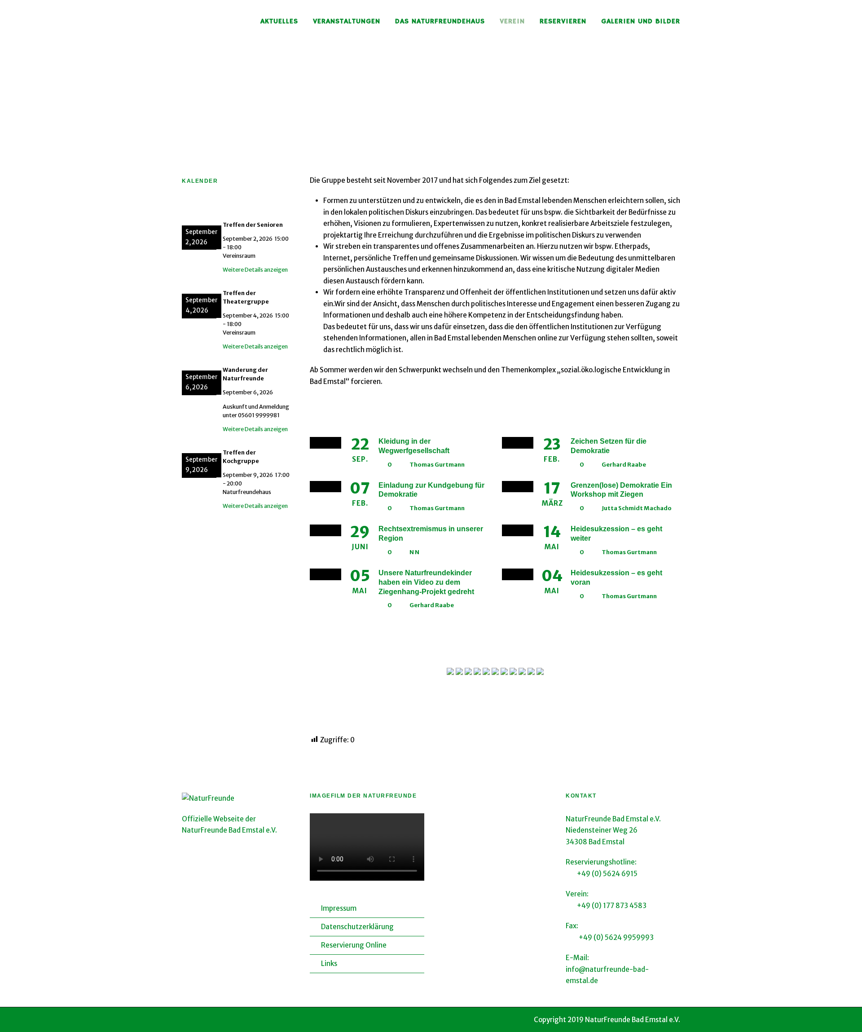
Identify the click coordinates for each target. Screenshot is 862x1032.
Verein (512, 21)
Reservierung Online (354, 945)
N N (414, 552)
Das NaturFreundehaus (440, 21)
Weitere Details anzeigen (255, 269)
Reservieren (563, 21)
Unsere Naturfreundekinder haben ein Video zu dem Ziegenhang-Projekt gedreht (426, 582)
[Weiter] (284, 206)
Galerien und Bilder (640, 21)
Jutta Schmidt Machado (637, 508)
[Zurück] (193, 206)
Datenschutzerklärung (357, 926)
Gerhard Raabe (624, 464)
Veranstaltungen (346, 21)
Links (329, 963)
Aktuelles (279, 21)
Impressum (338, 908)
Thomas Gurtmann (437, 464)
